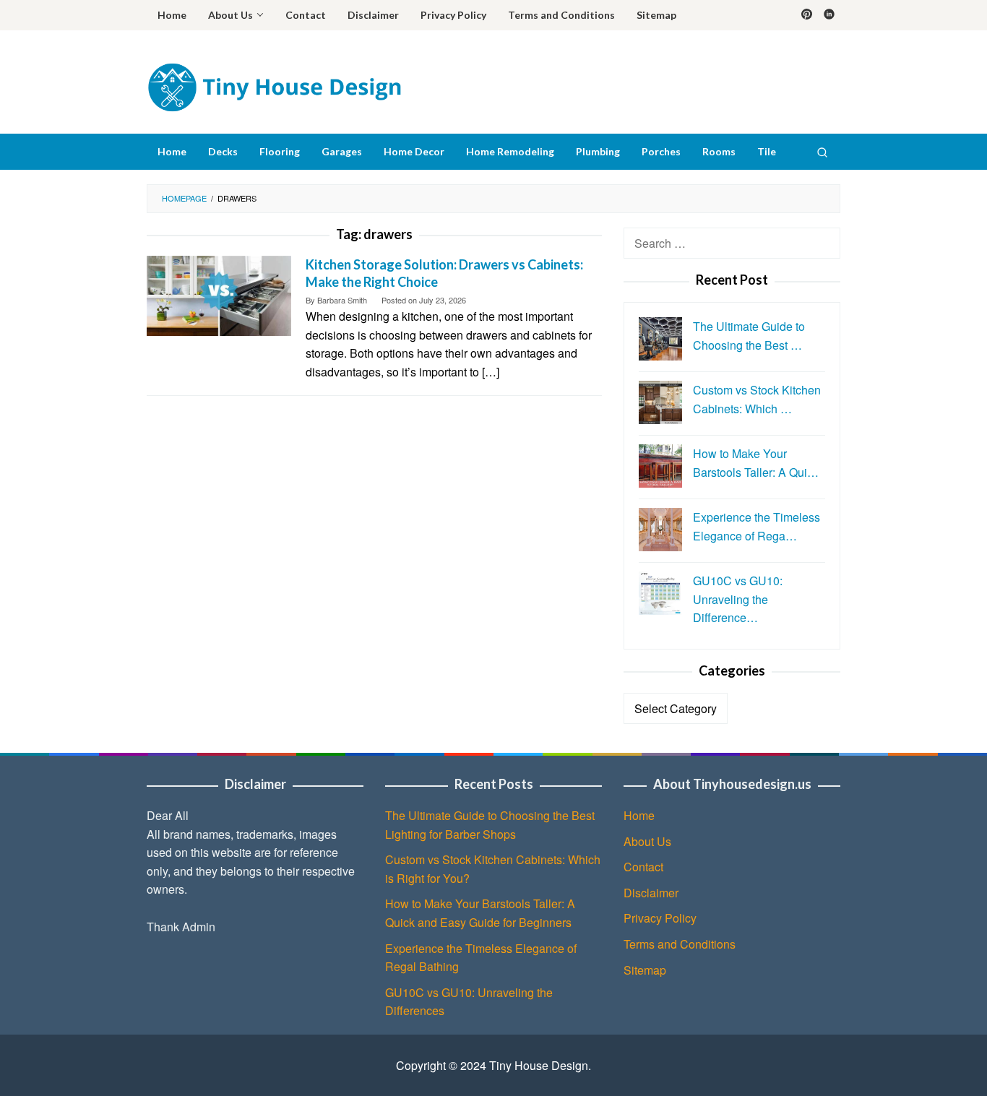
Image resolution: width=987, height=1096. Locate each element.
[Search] (822, 152)
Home (639, 815)
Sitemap (645, 970)
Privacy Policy (660, 918)
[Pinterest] (807, 15)
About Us (647, 841)
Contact (643, 866)
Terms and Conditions (680, 944)
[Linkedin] (829, 15)
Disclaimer (651, 892)
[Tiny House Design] (274, 85)
